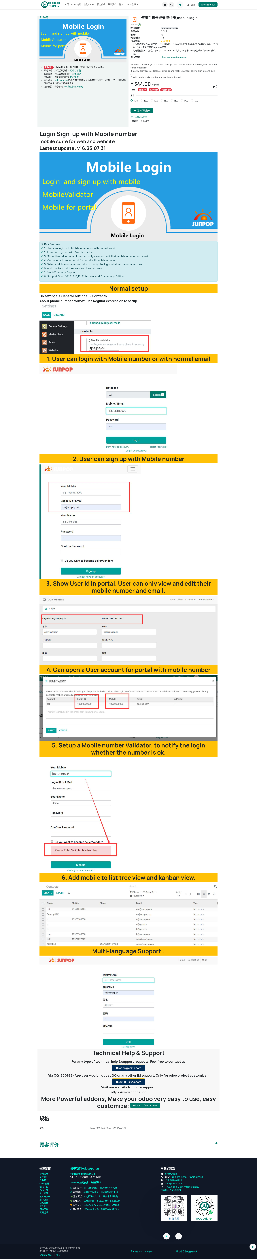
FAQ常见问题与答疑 (73, 86)
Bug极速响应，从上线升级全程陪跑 (101, 1196)
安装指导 (76, 73)
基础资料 (135, 121)
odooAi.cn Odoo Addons (145, 1105)
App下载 (43, 1190)
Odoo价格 (44, 1183)
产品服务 (43, 1180)
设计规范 (43, 1193)
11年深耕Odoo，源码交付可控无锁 (100, 1188)
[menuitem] (66, 5)
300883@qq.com (129, 1082)
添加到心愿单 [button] (140, 117)
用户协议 (43, 1199)
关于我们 (43, 1177)
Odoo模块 (145, 121)
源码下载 (43, 1186)
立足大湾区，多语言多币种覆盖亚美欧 (102, 1200)
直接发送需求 (171, 1174)
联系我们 (43, 1206)
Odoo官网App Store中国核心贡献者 (101, 1205)
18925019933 (196, 1177)
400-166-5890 (208, 4)
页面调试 (43, 1212)
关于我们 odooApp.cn (84, 1168)
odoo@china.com (129, 1068)
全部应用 (43, 17)
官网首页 (43, 1174)
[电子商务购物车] (165, 4)
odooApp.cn (61, 80)
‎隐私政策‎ (43, 1202)
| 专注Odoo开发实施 (58, 1251)
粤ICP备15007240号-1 (142, 1251)
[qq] (180, 4)
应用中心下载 (74, 70)
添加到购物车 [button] (143, 110)
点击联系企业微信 (173, 1180)
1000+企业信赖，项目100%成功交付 (101, 1209)
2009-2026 (57, 1248)
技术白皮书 (44, 1196)
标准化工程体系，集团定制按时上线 (101, 1192)
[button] (171, 4)
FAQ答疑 (43, 1209)
